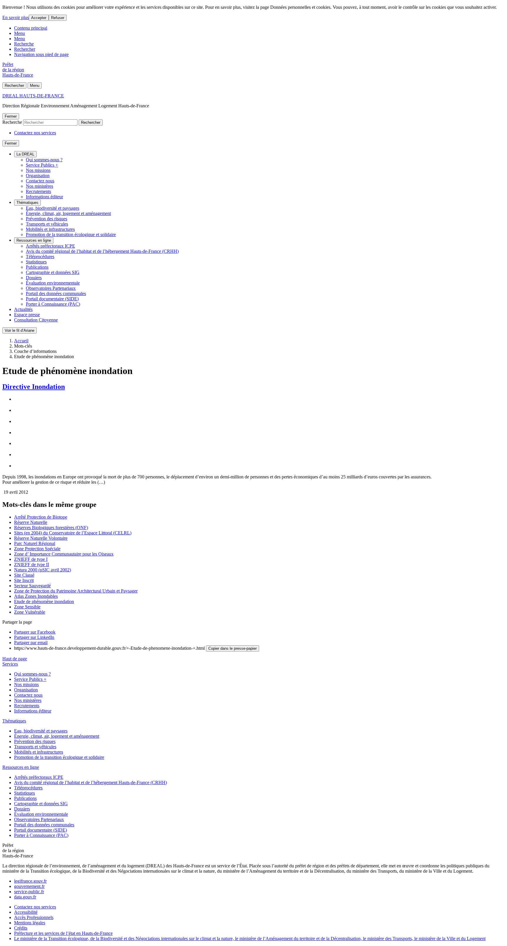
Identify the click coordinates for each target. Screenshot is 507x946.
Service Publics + (42, 165)
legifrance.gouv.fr (30, 881)
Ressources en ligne (33, 240)
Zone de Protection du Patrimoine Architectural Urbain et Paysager (76, 590)
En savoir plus (15, 17)
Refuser (57, 18)
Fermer (11, 116)
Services (10, 663)
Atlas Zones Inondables (36, 596)
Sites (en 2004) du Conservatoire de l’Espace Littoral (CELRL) (72, 532)
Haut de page (14, 658)
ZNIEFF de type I (31, 559)
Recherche (24, 43)
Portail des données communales (56, 293)
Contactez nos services (35, 132)
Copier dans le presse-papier (232, 648)
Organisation (38, 175)
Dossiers (34, 277)
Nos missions (38, 170)
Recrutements (38, 191)
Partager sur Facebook (34, 631)
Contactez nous (40, 180)
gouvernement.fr (29, 886)
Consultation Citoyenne (36, 319)
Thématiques (27, 202)
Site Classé (24, 575)
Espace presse (27, 314)
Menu (19, 33)
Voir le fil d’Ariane (19, 330)
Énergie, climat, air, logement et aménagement (68, 213)
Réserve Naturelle (30, 522)
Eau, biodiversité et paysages (52, 208)
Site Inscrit (24, 580)
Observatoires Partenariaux (51, 288)
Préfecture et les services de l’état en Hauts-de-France (63, 933)
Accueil (21, 340)
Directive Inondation (33, 386)
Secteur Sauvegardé (32, 585)
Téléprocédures (40, 256)
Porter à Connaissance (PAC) (53, 304)
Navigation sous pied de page (41, 54)
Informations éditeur (44, 196)
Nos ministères (39, 186)
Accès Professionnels (33, 917)
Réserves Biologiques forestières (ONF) (51, 527)
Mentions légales (29, 922)
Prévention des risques (46, 218)
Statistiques (36, 261)
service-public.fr (29, 891)
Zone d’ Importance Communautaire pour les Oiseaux (64, 553)
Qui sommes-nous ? (44, 159)
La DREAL (25, 154)
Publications (37, 267)
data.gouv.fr (25, 896)
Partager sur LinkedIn (34, 637)
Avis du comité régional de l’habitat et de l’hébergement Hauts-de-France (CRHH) (102, 251)
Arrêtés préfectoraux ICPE (50, 245)
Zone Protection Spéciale (37, 548)
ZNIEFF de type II (31, 564)
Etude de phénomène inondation (44, 601)
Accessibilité (26, 912)
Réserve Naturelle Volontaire (40, 538)
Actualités (23, 309)
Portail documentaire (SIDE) (52, 298)
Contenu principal (30, 28)
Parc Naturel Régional (34, 543)
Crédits (20, 927)
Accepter (38, 18)
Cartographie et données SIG (53, 272)
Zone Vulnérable (29, 612)
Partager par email (31, 642)
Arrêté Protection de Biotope (40, 517)
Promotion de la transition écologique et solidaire (71, 234)
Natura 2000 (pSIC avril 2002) (42, 569)
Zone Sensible (27, 606)
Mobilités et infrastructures (50, 229)
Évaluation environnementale (53, 282)
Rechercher (24, 49)
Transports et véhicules (47, 223)
